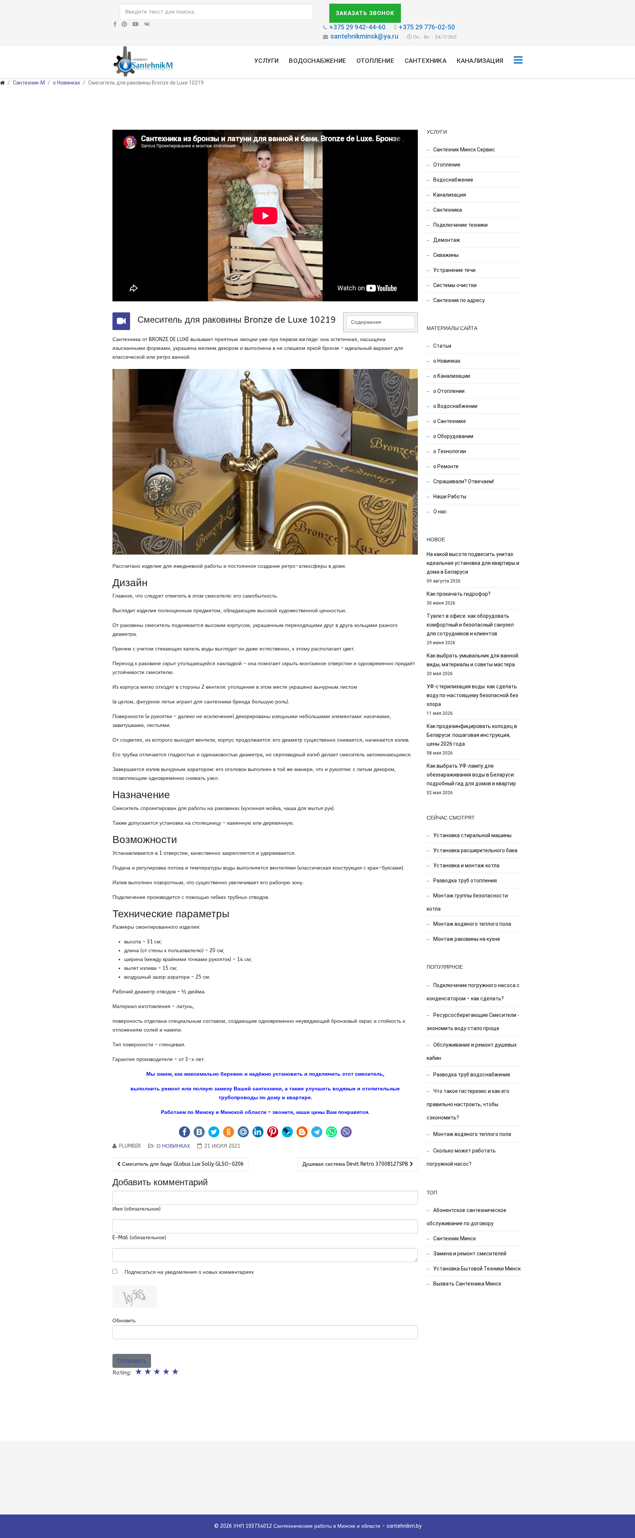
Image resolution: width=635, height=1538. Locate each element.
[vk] (147, 24)
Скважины (445, 255)
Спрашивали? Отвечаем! (463, 481)
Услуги (266, 60)
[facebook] (114, 24)
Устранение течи (454, 270)
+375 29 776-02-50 (427, 27)
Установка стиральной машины (472, 835)
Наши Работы (449, 496)
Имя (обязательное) (136, 1209)
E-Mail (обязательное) (139, 1237)
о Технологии (449, 451)
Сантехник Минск (454, 1238)
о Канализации (451, 376)
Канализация (480, 60)
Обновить (124, 1320)
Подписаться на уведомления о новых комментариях (189, 1272)
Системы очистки (454, 285)
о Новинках (66, 83)
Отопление (375, 60)
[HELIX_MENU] (518, 61)
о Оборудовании (452, 436)
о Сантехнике (449, 421)
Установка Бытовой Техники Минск (476, 1269)
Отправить (131, 1360)
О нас (439, 512)
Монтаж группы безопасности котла (467, 902)
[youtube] (135, 24)
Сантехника (425, 60)
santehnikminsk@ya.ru (364, 36)
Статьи (441, 346)
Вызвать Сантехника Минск (466, 1284)
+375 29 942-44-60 (357, 27)
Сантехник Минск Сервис (463, 150)
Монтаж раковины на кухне (466, 939)
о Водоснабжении (454, 406)
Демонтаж (446, 240)
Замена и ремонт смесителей (469, 1253)
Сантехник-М (29, 83)
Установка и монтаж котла (465, 865)
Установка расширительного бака (474, 850)
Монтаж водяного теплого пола (471, 924)
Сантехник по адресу (458, 300)
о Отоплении (448, 391)
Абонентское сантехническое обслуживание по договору (466, 1216)
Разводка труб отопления (464, 880)
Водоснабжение (317, 60)
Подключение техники (460, 225)
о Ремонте (445, 466)
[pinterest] (124, 24)
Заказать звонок (365, 13)
